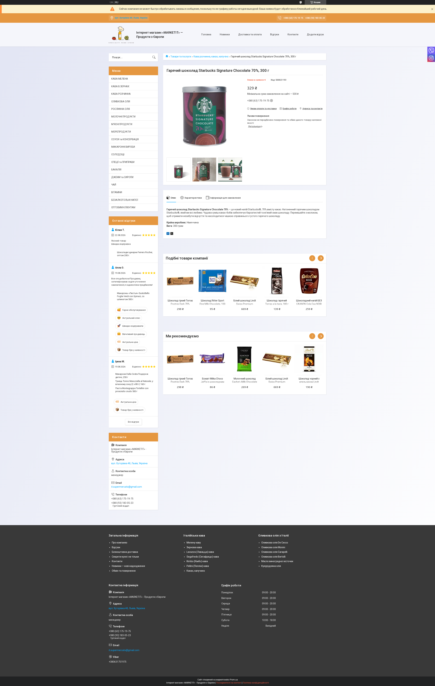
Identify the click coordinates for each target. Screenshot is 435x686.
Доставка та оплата (250, 34)
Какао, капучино (196, 570)
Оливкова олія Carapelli (274, 552)
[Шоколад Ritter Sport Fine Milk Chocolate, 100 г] (212, 280)
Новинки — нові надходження (128, 566)
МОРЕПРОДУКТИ (121, 131)
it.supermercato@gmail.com (126, 486)
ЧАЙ (113, 184)
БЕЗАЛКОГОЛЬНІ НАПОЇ (124, 200)
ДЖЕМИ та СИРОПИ (122, 177)
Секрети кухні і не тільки (125, 556)
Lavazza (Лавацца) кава (200, 552)
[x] (171, 234)
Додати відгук (315, 34)
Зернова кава (194, 547)
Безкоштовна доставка (125, 552)
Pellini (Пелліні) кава (198, 566)
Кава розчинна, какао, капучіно (211, 56)
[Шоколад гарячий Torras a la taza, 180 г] (276, 280)
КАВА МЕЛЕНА (119, 78)
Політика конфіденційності (256, 683)
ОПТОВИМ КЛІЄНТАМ (123, 207)
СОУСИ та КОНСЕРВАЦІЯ (125, 139)
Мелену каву (194, 542)
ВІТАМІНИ (116, 192)
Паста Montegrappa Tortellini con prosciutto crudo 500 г (132, 390)
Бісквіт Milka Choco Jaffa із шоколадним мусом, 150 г (212, 382)
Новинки (225, 34)
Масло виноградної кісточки (277, 561)
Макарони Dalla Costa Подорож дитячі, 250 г (131, 375)
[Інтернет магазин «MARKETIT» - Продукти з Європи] (121, 34)
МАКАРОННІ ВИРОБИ (123, 146)
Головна (206, 34)
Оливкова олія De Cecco (274, 542)
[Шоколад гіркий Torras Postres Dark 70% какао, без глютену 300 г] (180, 280)
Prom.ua (234, 680)
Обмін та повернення (124, 570)
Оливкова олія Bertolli (273, 556)
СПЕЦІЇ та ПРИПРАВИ (122, 162)
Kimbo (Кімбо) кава (197, 561)
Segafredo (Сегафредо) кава (203, 556)
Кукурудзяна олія (271, 566)
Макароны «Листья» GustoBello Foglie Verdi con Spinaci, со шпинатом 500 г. (133, 296)
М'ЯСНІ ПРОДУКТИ (121, 124)
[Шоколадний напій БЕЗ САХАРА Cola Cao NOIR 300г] (309, 280)
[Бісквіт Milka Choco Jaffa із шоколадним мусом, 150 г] (212, 358)
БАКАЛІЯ (116, 169)
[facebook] (168, 234)
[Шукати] (154, 57)
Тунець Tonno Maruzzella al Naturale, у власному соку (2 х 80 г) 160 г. (134, 382)
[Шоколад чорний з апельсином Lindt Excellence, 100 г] (309, 358)
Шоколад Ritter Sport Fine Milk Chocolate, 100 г (212, 304)
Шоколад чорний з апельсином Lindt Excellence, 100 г (309, 382)
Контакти (293, 34)
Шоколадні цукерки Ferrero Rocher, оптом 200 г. (135, 254)
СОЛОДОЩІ (117, 154)
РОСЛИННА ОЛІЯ (120, 109)
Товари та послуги (180, 56)
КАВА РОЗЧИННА (121, 93)
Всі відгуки (133, 422)
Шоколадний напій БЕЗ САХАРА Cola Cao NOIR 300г (309, 304)
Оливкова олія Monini (273, 547)
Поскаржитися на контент (228, 683)
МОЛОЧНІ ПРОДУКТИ (123, 116)
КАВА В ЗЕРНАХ (120, 86)
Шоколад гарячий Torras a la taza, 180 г (277, 302)
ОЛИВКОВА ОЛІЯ (120, 101)
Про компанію (119, 542)
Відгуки (274, 34)
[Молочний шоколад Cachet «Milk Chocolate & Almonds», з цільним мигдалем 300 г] (244, 358)
